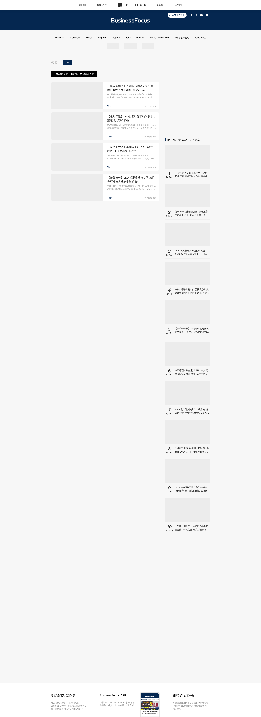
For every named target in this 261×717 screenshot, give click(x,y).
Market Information (159, 37)
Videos (88, 37)
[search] (191, 15)
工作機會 (178, 5)
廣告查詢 (160, 5)
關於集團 (82, 5)
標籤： (56, 62)
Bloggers (102, 37)
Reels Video (200, 37)
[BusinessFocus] (130, 20)
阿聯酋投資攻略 (181, 37)
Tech (128, 37)
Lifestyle (140, 37)
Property (116, 37)
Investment (74, 37)
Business (59, 37)
